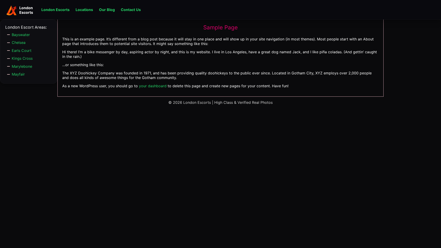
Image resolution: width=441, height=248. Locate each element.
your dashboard (153, 86)
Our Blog (107, 9)
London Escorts (55, 9)
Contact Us (131, 9)
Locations (84, 9)
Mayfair (18, 74)
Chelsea (18, 42)
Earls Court (21, 50)
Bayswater (21, 34)
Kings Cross (22, 58)
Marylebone (22, 66)
